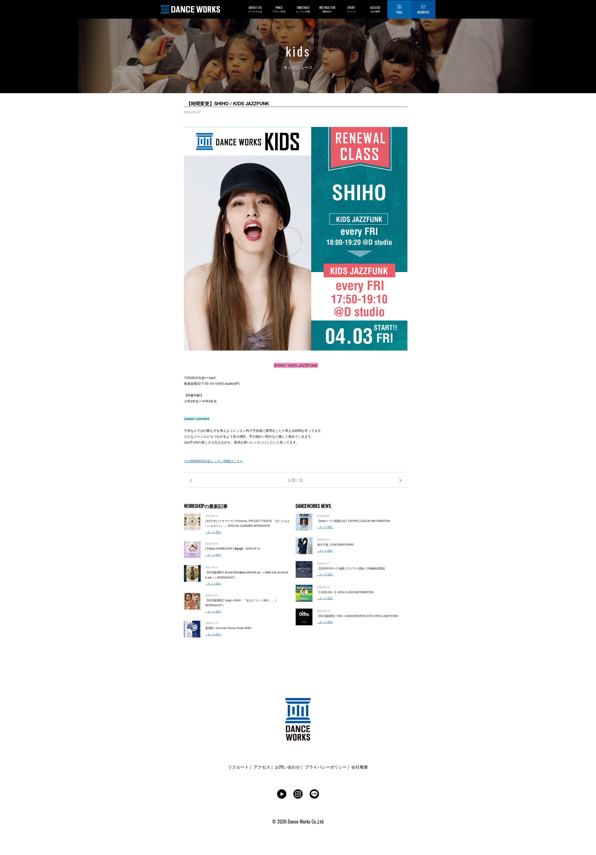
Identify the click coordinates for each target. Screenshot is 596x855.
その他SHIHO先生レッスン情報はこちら (213, 461)
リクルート (238, 767)
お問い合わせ (287, 767)
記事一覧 (295, 480)
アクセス (262, 767)
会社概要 (359, 767)
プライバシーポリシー (326, 767)
